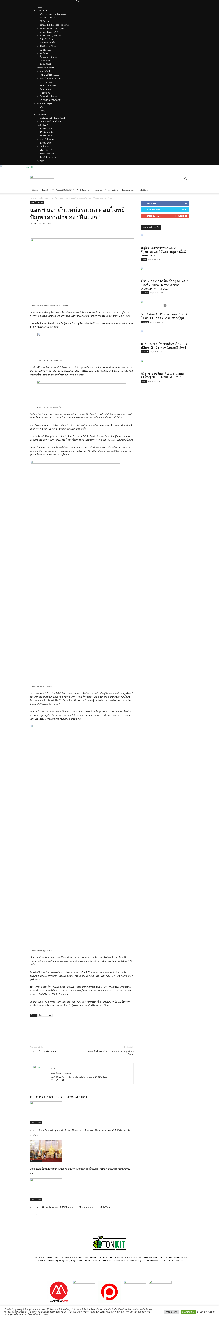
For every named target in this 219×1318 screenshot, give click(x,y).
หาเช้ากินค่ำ (45, 71)
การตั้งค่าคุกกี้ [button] (171, 1312)
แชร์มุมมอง (45, 146)
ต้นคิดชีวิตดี (45, 64)
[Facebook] (76, 1)
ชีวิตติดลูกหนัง (46, 132)
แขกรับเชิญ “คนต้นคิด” (50, 100)
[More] (54, 230)
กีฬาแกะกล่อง (46, 61)
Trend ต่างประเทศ (48, 157)
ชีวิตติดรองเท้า (46, 136)
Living (42, 111)
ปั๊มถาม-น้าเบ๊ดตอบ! (49, 57)
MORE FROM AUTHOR (72, 1097)
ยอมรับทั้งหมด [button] (188, 1312)
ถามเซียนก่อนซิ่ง (47, 43)
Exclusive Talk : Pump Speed (52, 118)
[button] (185, 179)
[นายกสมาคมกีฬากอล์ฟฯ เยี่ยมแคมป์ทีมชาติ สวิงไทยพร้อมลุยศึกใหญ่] (165, 335)
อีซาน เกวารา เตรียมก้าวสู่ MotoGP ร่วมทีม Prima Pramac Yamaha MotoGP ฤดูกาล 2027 (164, 284)
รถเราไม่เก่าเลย (47, 139)
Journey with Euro (47, 18)
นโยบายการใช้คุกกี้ (206, 1312)
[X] (78, 1)
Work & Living (43, 103)
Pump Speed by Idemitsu (50, 35)
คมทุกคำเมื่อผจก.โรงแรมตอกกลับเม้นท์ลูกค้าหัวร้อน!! (111, 1053)
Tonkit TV (41, 10)
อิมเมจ (41, 1015)
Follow (183, 210)
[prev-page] (32, 1214)
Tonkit (35, 223)
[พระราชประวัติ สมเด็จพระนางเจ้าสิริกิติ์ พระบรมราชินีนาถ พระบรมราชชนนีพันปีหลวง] (82, 1189)
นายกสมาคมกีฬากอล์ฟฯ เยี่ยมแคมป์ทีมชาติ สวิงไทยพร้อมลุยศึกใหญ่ (164, 345)
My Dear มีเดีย (46, 129)
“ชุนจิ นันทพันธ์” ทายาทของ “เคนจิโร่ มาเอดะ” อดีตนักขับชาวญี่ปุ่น (164, 316)
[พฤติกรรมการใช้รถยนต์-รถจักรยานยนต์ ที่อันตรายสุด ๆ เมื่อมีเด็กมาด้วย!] (165, 239)
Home (39, 7)
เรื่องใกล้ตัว (45, 93)
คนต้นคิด (44, 53)
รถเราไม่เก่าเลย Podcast (50, 78)
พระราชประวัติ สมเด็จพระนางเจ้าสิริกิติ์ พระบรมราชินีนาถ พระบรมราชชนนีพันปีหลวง (71, 1207)
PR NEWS (145, 292)
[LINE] (47, 230)
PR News (40, 161)
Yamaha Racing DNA (49, 32)
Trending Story (43, 150)
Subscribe (182, 216)
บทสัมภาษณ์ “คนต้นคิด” (51, 121)
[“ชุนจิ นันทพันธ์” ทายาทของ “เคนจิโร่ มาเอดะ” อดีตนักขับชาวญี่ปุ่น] (165, 305)
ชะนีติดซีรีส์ (45, 143)
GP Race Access (46, 21)
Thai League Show (48, 46)
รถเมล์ (49, 1015)
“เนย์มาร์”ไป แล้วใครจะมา (43, 1051)
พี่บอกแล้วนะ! (46, 89)
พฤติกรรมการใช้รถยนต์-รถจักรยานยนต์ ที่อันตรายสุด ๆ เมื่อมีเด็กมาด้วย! (163, 251)
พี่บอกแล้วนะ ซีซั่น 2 (49, 86)
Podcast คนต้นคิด (44, 68)
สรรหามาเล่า (46, 82)
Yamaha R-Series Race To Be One (54, 25)
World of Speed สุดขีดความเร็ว (53, 14)
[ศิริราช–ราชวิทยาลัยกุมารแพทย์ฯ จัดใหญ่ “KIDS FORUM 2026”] (165, 364)
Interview (41, 114)
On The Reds (45, 50)
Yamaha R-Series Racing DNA (53, 28)
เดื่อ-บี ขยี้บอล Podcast (49, 75)
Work (42, 107)
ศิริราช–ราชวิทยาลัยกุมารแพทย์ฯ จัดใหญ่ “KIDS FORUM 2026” (163, 375)
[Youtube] (63, 1080)
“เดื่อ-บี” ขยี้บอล (47, 39)
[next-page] (36, 1214)
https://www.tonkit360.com (61, 1073)
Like (185, 203)
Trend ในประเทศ (47, 154)
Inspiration (41, 125)
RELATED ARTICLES (43, 1097)
